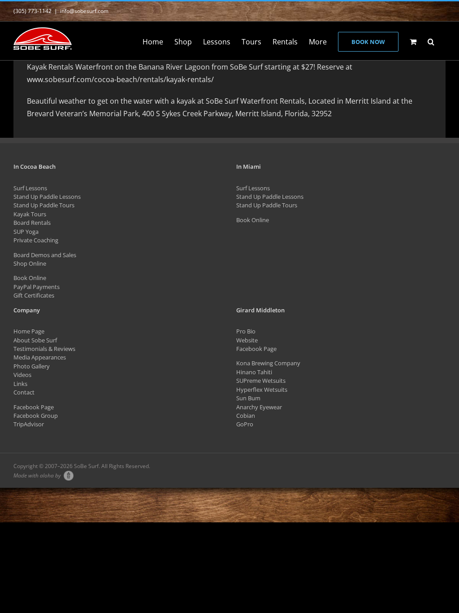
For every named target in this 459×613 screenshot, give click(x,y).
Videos (22, 375)
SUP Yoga (26, 232)
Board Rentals (32, 223)
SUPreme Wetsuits (261, 381)
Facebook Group (35, 416)
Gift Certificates (33, 295)
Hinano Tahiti (254, 372)
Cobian (245, 416)
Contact (24, 392)
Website (247, 340)
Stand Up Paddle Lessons (47, 197)
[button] (431, 41)
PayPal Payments (36, 287)
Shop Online (29, 263)
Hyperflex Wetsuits (261, 389)
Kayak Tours (29, 214)
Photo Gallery (31, 366)
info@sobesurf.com (84, 11)
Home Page (28, 331)
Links (20, 384)
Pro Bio (245, 331)
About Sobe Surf (35, 340)
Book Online (29, 278)
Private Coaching (35, 240)
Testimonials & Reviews (44, 349)
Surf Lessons (30, 188)
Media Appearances (39, 357)
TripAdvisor (28, 424)
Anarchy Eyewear (259, 407)
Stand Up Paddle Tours (43, 205)
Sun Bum (248, 398)
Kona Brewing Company (268, 363)
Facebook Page (33, 407)
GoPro (244, 424)
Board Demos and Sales (44, 255)
